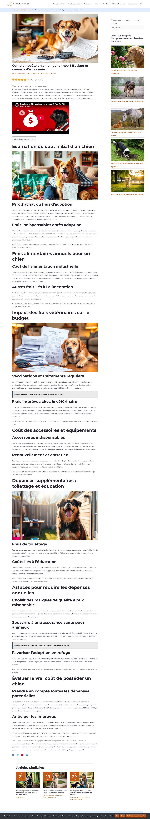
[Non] (147, 816)
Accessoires (132, 4)
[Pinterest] (22, 755)
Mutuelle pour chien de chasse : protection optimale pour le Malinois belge (28, 792)
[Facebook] (13, 755)
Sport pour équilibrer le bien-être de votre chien (127, 194)
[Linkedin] (27, 755)
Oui (117, 816)
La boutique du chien (22, 4)
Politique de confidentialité (136, 816)
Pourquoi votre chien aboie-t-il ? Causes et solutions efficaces (55, 791)
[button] (141, 4)
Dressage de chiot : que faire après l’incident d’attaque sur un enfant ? (81, 792)
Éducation (88, 4)
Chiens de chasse (118, 4)
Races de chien (59, 4)
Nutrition (105, 4)
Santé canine (20, 797)
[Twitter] (18, 755)
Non (122, 816)
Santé (97, 4)
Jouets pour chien (74, 4)
